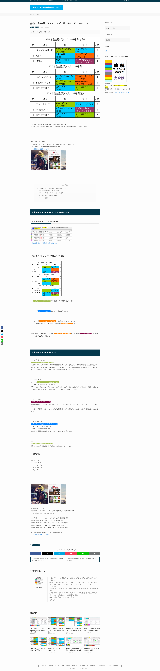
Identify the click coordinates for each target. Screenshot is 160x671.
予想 (33, 27)
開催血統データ (94, 665)
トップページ (42, 665)
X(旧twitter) (108, 51)
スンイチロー (38, 587)
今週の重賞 (50, 665)
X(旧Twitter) (57, 665)
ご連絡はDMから (116, 665)
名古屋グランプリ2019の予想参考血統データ (52, 188)
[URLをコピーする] (94, 553)
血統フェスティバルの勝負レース (80, 665)
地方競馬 (37, 27)
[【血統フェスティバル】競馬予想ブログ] (46, 7)
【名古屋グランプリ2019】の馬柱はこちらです (45, 243)
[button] (35, 553)
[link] (51, 600)
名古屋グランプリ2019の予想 (48, 195)
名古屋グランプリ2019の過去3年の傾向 (52, 193)
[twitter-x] (125, 1)
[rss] (127, 1)
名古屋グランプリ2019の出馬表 (50, 190)
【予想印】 (45, 198)
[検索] (129, 1)
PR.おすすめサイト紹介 (105, 665)
